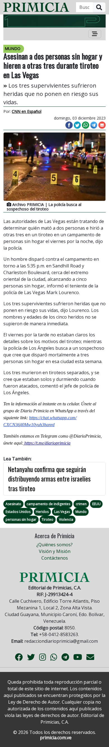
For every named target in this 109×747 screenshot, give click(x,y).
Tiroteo (47, 519)
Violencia (66, 519)
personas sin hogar (21, 519)
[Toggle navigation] (94, 34)
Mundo (81, 511)
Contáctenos (54, 558)
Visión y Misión (54, 551)
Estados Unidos (18, 511)
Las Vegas (62, 511)
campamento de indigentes (48, 504)
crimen (81, 504)
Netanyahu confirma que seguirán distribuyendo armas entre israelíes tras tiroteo (49, 479)
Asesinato (13, 504)
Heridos (42, 511)
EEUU (96, 504)
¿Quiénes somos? (54, 545)
